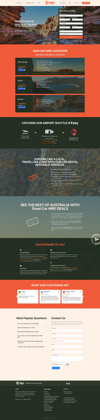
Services (46, 404)
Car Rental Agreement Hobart (50, 398)
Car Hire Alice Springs (48, 407)
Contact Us (76, 3)
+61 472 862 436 (68, 399)
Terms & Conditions (48, 402)
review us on (21, 70)
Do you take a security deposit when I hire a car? (30, 336)
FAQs (70, 3)
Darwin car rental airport (47, 143)
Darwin (30, 31)
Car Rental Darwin (48, 408)
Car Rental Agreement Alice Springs (51, 396)
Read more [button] (21, 301)
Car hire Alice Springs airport (47, 139)
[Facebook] (67, 383)
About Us (46, 391)
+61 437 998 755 (68, 402)
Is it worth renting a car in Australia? (28, 323)
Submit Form (56, 368)
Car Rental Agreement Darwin (50, 399)
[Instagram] (69, 383)
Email (53, 344)
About (38, 3)
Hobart (25, 31)
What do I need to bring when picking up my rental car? (30, 341)
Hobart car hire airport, (37, 257)
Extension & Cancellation (49, 401)
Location (53, 338)
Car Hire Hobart (47, 405)
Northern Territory (57, 269)
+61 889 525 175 (68, 401)
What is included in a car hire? (26, 327)
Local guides (63, 3)
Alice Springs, (72, 267)
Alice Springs (19, 31)
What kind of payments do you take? (28, 331)
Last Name (54, 333)
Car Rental (18, 3)
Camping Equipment (30, 3)
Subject (53, 349)
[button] (22, 3)
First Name (54, 328)
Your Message (54, 355)
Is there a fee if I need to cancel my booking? (31, 346)
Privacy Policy (47, 395)
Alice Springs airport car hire (26, 259)
